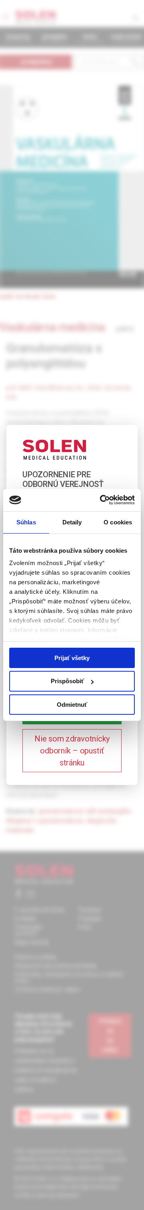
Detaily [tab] (72, 521)
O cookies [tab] (118, 521)
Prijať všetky (72, 657)
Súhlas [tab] (26, 521)
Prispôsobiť (67, 681)
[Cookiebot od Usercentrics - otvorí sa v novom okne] (101, 500)
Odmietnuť (72, 704)
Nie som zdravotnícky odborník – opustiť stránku (72, 750)
